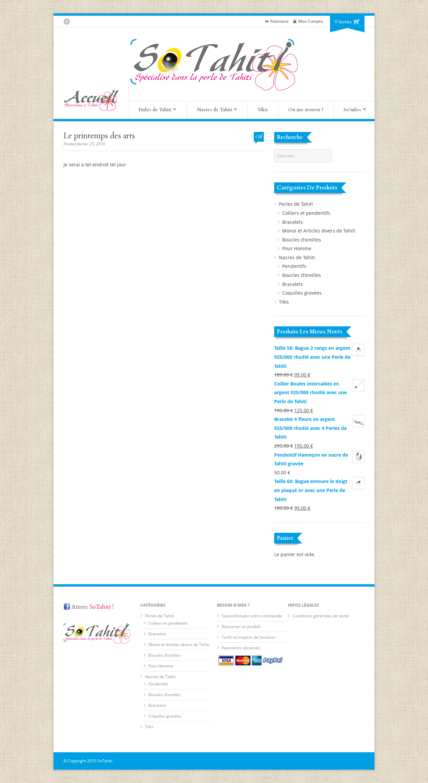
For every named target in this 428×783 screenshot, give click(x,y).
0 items (343, 21)
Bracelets (292, 222)
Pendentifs (294, 266)
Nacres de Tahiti (297, 257)
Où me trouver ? (306, 110)
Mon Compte (310, 21)
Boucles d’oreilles (301, 240)
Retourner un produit (241, 626)
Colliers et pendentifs (306, 213)
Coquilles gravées (302, 293)
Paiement (279, 21)
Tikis (262, 110)
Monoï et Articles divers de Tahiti (318, 230)
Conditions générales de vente (321, 616)
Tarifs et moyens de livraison (248, 637)
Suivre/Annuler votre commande (252, 616)
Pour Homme (296, 248)
